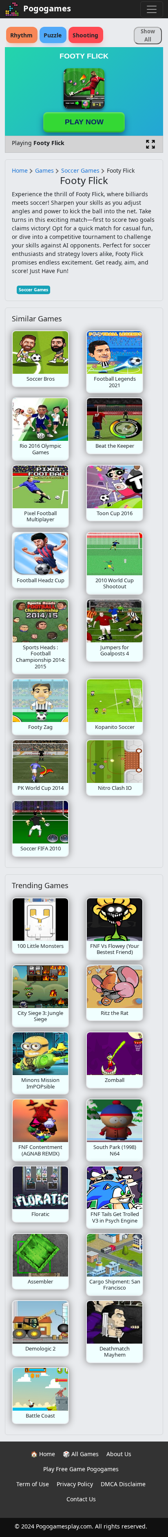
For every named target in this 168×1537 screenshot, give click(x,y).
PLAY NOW (84, 122)
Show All (148, 35)
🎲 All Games (81, 1454)
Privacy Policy (75, 1484)
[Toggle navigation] (151, 9)
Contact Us (81, 1499)
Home (20, 170)
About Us (118, 1454)
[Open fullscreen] (150, 144)
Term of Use (32, 1484)
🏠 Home (43, 1454)
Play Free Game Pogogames (81, 1469)
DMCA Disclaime (123, 1484)
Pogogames (47, 8)
